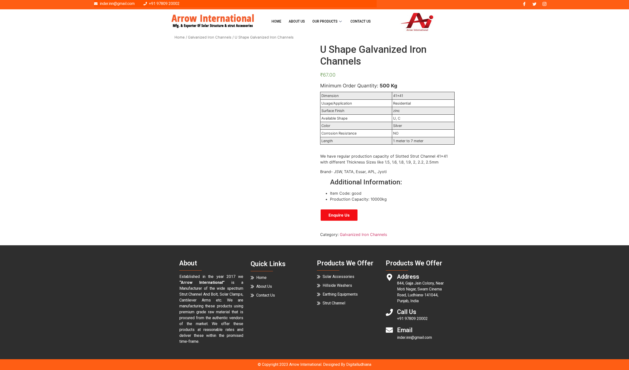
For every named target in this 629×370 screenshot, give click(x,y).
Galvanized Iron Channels (209, 37)
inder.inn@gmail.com (414, 337)
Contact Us (360, 21)
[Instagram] (544, 3)
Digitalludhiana (358, 364)
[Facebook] (524, 3)
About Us (297, 21)
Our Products (325, 21)
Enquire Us (339, 215)
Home (276, 21)
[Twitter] (534, 3)
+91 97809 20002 (412, 318)
